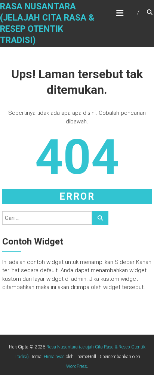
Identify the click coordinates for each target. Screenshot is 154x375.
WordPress (76, 366)
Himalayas (54, 356)
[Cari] (100, 218)
